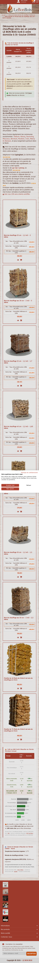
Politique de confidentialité (29, 472)
